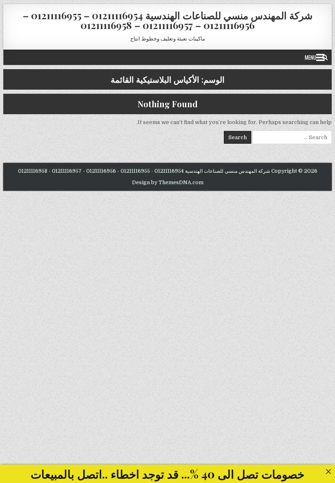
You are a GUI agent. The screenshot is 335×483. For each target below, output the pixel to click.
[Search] (325, 57)
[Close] (328, 471)
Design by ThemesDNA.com (167, 182)
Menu (310, 57)
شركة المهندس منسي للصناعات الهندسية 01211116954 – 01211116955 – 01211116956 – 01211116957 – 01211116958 (168, 20)
